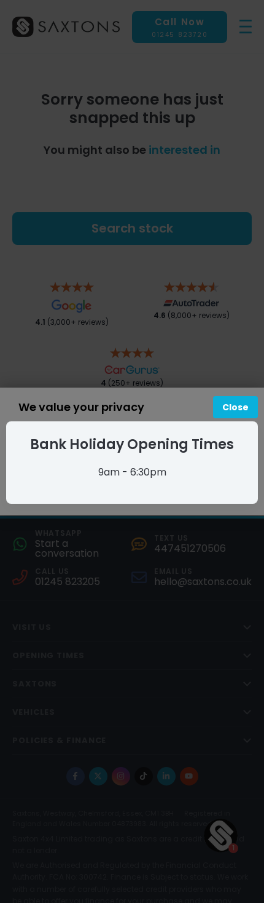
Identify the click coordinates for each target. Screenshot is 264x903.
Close (235, 407)
